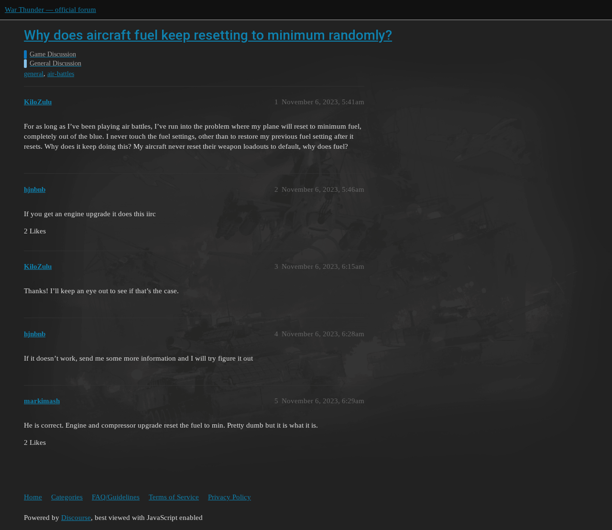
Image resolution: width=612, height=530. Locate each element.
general (34, 73)
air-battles (60, 73)
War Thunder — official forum (50, 9)
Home (33, 497)
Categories (67, 497)
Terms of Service (174, 497)
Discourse (76, 517)
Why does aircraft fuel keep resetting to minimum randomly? (208, 35)
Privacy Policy (229, 497)
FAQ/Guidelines (116, 497)
